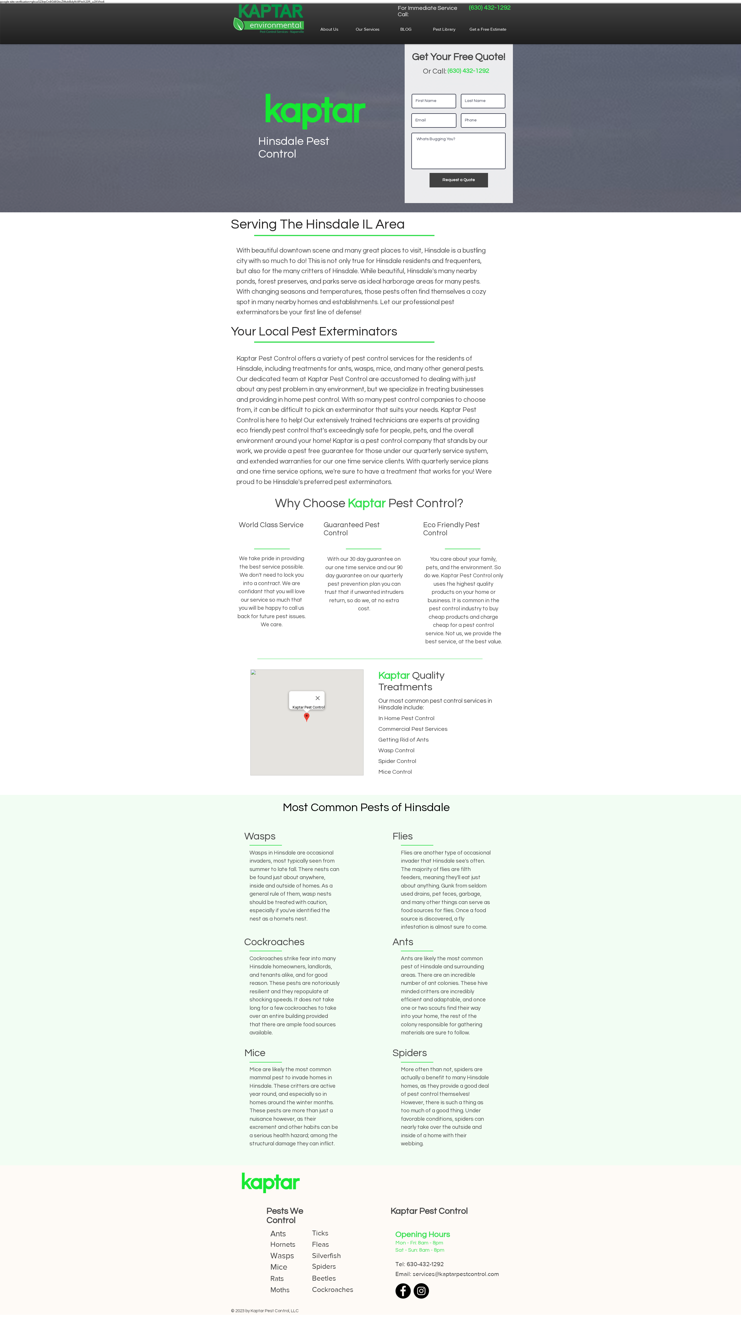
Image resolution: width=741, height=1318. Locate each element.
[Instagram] (421, 1291)
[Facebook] (403, 1291)
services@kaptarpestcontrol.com (456, 1273)
